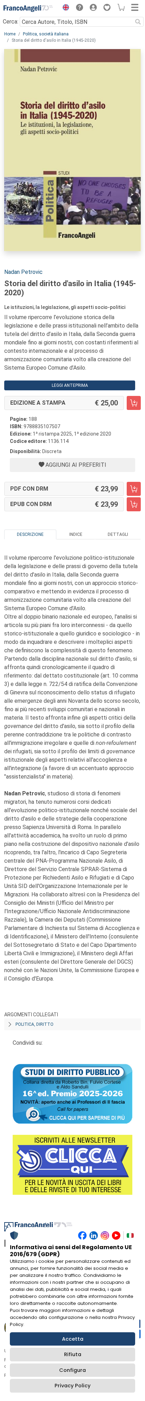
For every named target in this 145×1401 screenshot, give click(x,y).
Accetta (72, 1338)
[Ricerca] (138, 22)
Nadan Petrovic (23, 272)
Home (9, 34)
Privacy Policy (72, 1385)
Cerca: (10, 21)
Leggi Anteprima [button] (70, 385)
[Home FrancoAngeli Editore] (28, 8)
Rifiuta (72, 1354)
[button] (64, 8)
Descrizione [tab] (30, 534)
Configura (72, 1370)
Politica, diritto (34, 1024)
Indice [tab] (75, 534)
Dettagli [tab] (118, 534)
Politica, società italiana (46, 34)
